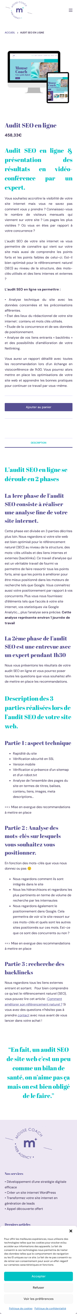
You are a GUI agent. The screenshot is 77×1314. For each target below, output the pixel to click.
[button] (71, 1231)
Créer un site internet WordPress (32, 1192)
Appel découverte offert (25, 1209)
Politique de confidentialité (50, 1308)
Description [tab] (38, 442)
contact (23, 1015)
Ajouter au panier (38, 407)
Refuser (38, 1288)
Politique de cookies (20, 1308)
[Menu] (70, 10)
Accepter (39, 1276)
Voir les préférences (39, 1299)
